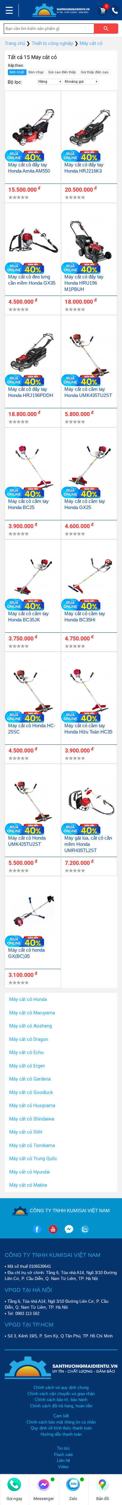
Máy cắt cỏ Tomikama (32, 1145)
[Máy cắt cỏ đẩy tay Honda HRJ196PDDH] (33, 353)
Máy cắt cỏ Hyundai (29, 1172)
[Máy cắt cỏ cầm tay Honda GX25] (89, 466)
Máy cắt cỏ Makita (28, 1185)
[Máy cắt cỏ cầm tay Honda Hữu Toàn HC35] (89, 690)
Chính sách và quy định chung (61, 1387)
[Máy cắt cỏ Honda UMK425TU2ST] (33, 802)
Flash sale (63, 1454)
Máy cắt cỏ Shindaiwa (31, 1119)
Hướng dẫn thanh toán (61, 1434)
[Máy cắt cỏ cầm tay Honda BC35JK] (33, 578)
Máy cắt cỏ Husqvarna (32, 1105)
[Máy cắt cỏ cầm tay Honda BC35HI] (89, 578)
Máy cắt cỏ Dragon (28, 1039)
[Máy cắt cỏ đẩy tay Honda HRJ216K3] (89, 129)
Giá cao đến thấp (62, 72)
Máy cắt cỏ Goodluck (31, 1092)
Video (63, 1466)
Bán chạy (36, 72)
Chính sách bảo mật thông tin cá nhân (61, 1422)
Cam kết (61, 1416)
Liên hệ (63, 1460)
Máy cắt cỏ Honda (28, 999)
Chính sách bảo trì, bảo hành (61, 1399)
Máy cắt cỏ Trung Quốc (33, 1158)
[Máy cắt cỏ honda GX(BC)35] (33, 915)
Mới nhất (17, 72)
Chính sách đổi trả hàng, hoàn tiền (61, 1406)
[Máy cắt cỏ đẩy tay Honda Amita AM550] (33, 129)
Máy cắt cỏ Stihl (25, 1132)
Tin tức (63, 1448)
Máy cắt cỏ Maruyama (32, 1013)
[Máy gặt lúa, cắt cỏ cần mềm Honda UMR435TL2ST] (89, 802)
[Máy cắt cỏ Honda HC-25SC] (33, 690)
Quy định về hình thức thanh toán (61, 1428)
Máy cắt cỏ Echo (26, 1052)
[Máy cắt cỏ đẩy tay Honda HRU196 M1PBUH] (89, 241)
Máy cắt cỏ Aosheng (30, 1026)
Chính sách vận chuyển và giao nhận (61, 1393)
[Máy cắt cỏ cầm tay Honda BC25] (33, 466)
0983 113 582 (27, 1313)
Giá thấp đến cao (95, 72)
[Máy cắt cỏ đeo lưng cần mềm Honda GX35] (33, 241)
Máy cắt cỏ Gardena (30, 1079)
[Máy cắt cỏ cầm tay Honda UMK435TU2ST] (89, 353)
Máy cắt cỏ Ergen (27, 1066)
